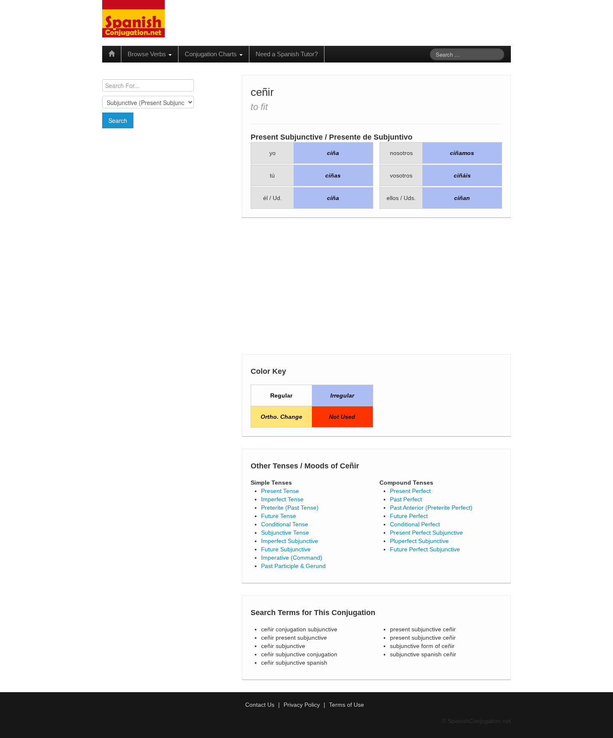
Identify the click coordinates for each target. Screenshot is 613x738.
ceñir (262, 92)
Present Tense (280, 491)
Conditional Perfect (415, 524)
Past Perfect (406, 499)
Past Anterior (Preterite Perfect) (431, 507)
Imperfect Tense (282, 499)
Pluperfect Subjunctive (419, 541)
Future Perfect (409, 516)
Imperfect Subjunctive (289, 541)
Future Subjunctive (286, 549)
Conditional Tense (284, 524)
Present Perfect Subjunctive (426, 532)
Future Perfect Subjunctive (425, 549)
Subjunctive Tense (285, 532)
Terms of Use (346, 704)
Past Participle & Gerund (293, 566)
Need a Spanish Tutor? (287, 54)
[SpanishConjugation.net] (133, 18)
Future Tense (278, 516)
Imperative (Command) (291, 557)
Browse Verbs (148, 54)
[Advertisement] (166, 189)
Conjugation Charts (212, 54)
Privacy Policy (302, 704)
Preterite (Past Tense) (290, 507)
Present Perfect (410, 491)
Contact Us (259, 704)
